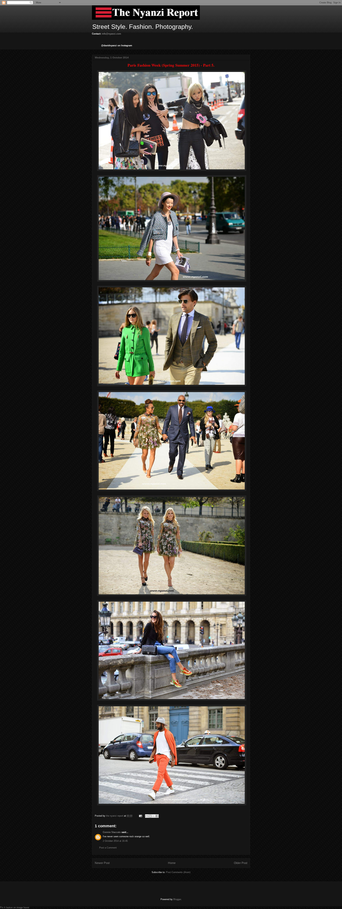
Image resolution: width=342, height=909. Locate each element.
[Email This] (147, 816)
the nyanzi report (115, 815)
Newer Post (102, 862)
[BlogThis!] (150, 816)
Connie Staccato (112, 832)
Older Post (240, 862)
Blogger (177, 899)
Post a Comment (108, 847)
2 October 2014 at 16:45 (115, 841)
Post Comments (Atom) (178, 872)
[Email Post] (140, 815)
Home (172, 862)
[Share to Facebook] (157, 816)
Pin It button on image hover (14, 907)
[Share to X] (153, 816)
